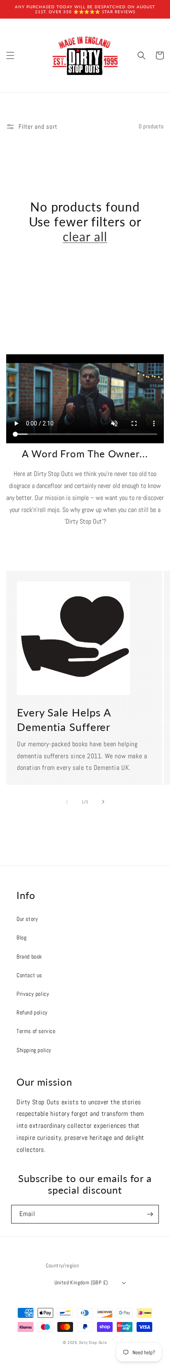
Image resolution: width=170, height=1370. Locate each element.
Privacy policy (33, 993)
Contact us (29, 975)
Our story (27, 919)
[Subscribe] (150, 1214)
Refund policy (32, 1012)
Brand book (29, 956)
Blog (21, 937)
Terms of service (36, 1031)
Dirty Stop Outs (93, 1342)
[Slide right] (103, 802)
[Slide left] (67, 802)
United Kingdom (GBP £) (81, 1282)
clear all (85, 236)
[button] (10, 55)
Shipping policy (34, 1050)
